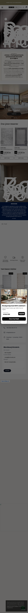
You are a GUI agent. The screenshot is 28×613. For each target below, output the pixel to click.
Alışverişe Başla (14, 319)
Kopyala (21, 313)
